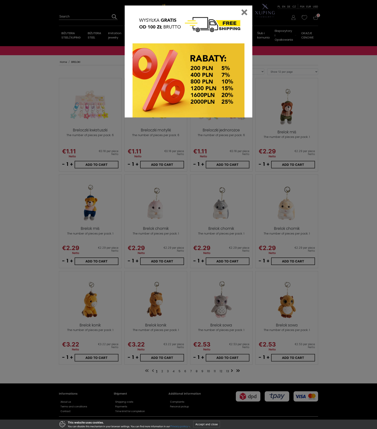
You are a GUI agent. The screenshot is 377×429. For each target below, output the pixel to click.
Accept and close (206, 424)
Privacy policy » (180, 426)
